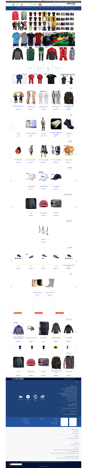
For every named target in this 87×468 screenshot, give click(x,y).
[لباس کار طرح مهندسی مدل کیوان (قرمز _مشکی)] (19, 26)
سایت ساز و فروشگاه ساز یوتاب (43, 466)
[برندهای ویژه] (67, 347)
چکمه (44, 7)
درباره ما (76, 1)
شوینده (34, 7)
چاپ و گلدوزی (57, 7)
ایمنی (70, 7)
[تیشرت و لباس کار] (51, 21)
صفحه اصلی (56, 418)
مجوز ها (65, 1)
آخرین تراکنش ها (26, 422)
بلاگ (78, 1)
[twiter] (16, 379)
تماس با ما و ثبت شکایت (70, 1)
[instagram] (21, 379)
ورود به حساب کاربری (26, 420)
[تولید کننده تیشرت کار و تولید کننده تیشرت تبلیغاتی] (51, 79)
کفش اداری (48, 7)
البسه (73, 7)
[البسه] (67, 79)
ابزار (36, 7)
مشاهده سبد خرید (26, 423)
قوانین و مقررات (55, 1)
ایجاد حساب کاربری (26, 418)
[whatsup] (23, 379)
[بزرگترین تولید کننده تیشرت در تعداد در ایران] (43, 39)
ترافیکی (52, 7)
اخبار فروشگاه (41, 418)
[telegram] (18, 379)
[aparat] (12, 379)
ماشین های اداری (19, 7)
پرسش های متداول (60, 1)
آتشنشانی (66, 7)
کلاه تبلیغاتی (62, 7)
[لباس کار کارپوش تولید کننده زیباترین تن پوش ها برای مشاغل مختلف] (43, 54)
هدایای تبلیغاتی (72, 9)
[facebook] (14, 379)
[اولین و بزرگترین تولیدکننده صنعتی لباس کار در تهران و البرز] (71, 4)
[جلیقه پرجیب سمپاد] (19, 16)
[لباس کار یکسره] (35, 79)
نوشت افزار (40, 7)
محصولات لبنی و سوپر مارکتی (27, 7)
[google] (19, 379)
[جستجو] (40, 4)
